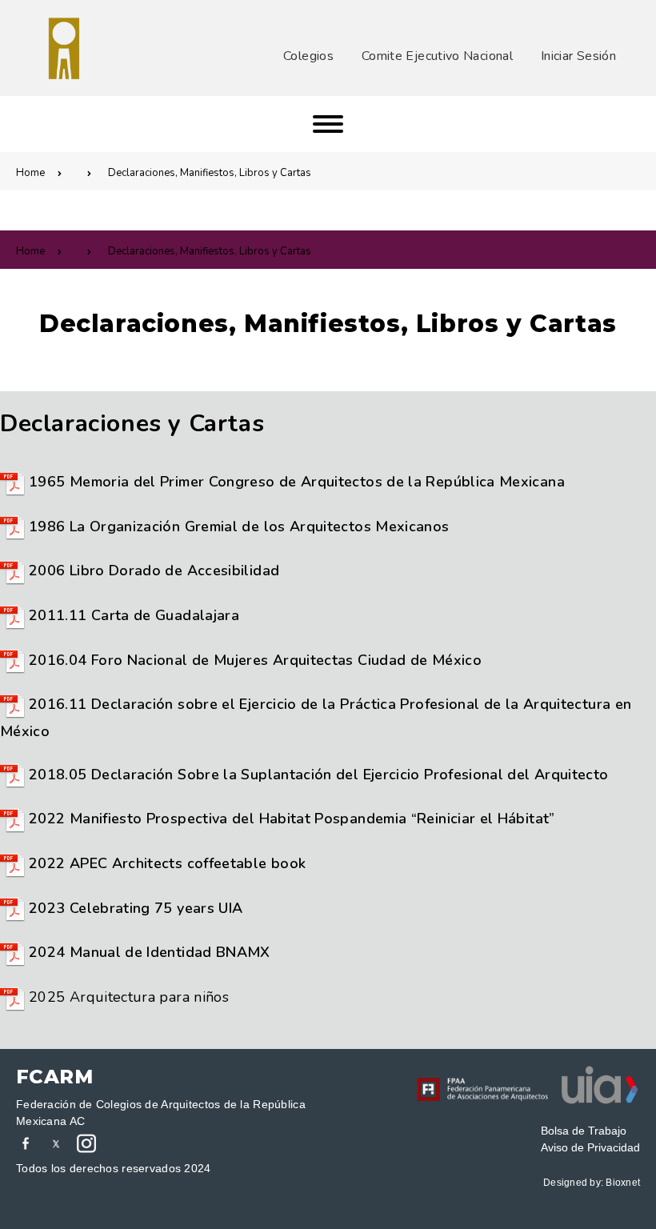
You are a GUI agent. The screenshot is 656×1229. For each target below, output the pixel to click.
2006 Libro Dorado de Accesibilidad (154, 570)
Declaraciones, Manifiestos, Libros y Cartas (209, 173)
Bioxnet (623, 1182)
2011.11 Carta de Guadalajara (134, 615)
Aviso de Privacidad (590, 1147)
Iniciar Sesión (578, 56)
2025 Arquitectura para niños (129, 997)
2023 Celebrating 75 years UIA (135, 908)
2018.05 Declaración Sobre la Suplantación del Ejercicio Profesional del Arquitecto (319, 774)
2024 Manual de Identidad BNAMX (149, 952)
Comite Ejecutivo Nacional (437, 56)
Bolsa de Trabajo (583, 1130)
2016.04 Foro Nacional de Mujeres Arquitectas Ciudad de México (255, 660)
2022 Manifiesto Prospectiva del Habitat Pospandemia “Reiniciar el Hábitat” (292, 818)
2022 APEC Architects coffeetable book (167, 863)
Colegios (308, 56)
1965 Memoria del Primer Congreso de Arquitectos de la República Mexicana (297, 481)
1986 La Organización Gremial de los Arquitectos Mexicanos (239, 526)
